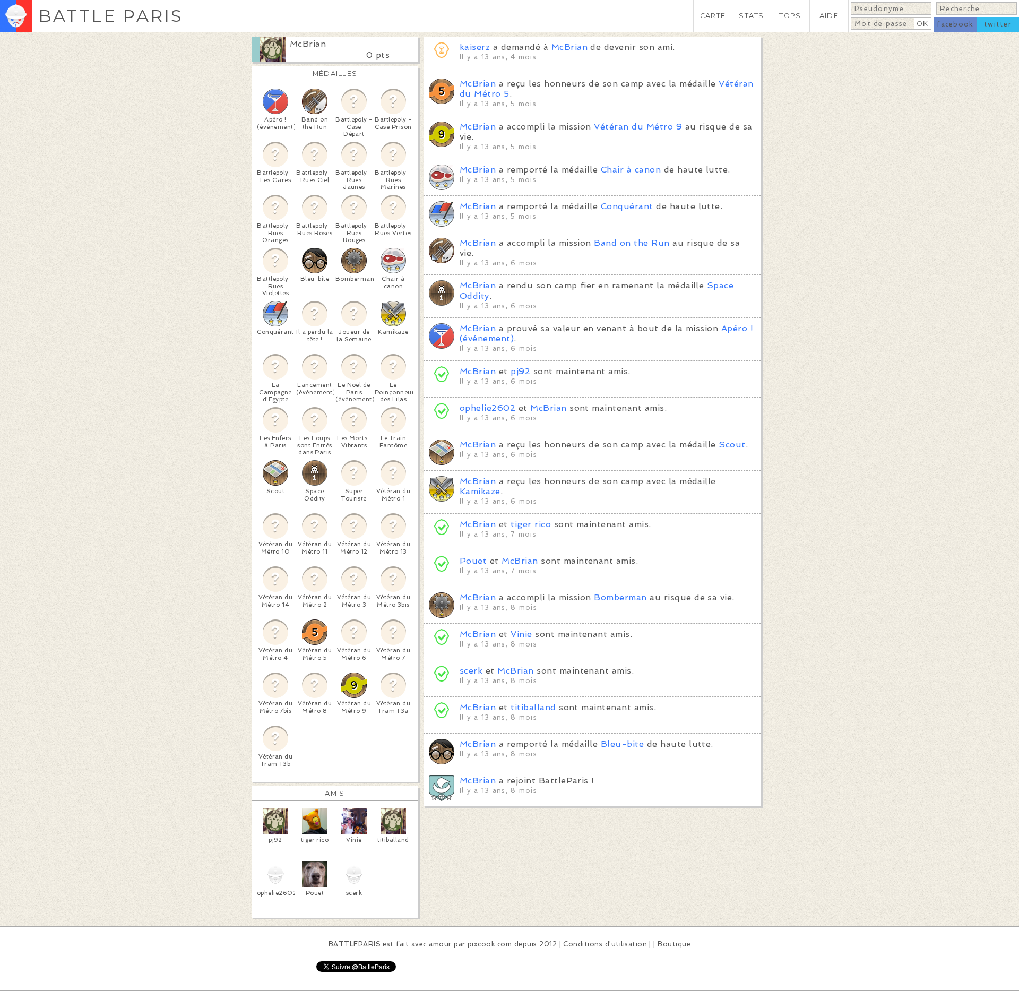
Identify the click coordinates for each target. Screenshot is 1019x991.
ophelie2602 (487, 408)
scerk (471, 671)
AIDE (829, 16)
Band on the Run (631, 243)
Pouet (473, 561)
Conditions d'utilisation (605, 944)
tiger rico (531, 524)
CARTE (713, 16)
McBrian (308, 44)
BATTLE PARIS (110, 15)
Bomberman (620, 597)
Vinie (521, 634)
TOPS (790, 16)
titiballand (533, 707)
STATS (751, 16)
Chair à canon (631, 170)
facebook (955, 24)
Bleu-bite (622, 744)
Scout (732, 445)
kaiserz (475, 47)
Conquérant (627, 206)
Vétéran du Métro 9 (638, 127)
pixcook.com (490, 944)
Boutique (674, 944)
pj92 (520, 371)
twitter (998, 24)
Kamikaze (480, 491)
